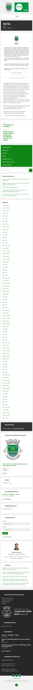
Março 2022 (5, 275)
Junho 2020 (5, 332)
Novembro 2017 (6, 415)
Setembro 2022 (6, 259)
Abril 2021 (4, 305)
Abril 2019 (4, 369)
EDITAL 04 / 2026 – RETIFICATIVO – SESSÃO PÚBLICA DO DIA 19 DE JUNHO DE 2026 (16, 645)
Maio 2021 (4, 302)
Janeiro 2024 (5, 224)
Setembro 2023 (6, 226)
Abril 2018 (4, 402)
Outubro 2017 (5, 418)
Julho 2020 (4, 329)
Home (4, 28)
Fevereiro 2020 (6, 342)
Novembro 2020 (6, 318)
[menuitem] (16, 147)
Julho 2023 (4, 232)
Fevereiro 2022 (6, 278)
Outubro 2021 (5, 288)
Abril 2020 (4, 337)
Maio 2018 (4, 399)
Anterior (5, 123)
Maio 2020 (4, 334)
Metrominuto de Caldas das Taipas (10, 187)
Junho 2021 (5, 299)
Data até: (4, 527)
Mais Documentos (6, 499)
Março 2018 (5, 404)
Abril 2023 (4, 240)
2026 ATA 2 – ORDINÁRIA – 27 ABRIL (11, 494)
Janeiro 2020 (5, 345)
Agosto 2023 (5, 229)
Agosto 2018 (5, 391)
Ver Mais (4, 473)
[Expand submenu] (29, 150)
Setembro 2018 (6, 388)
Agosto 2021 (5, 294)
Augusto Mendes (16, 552)
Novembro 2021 (6, 286)
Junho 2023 (5, 235)
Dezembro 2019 (6, 348)
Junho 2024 (5, 216)
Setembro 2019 (6, 356)
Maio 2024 (4, 218)
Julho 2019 (4, 361)
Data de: (4, 521)
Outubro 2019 (5, 353)
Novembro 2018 (6, 383)
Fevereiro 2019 (6, 375)
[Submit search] (30, 170)
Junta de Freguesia (20, 115)
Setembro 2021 (6, 291)
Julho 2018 (4, 393)
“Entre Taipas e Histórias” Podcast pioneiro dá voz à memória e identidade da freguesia (14, 190)
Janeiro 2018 (5, 410)
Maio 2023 (4, 237)
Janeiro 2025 (5, 205)
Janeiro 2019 (5, 377)
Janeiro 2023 (5, 248)
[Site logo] (16, 11)
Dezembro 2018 (6, 380)
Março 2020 (5, 340)
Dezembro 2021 (6, 283)
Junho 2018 (5, 396)
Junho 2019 (5, 364)
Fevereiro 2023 (6, 245)
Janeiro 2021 (5, 313)
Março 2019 (5, 372)
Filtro (5, 533)
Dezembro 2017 (6, 412)
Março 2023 (5, 243)
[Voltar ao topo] (16, 685)
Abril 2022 (4, 272)
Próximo (5, 130)
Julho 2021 (4, 296)
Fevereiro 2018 (6, 407)
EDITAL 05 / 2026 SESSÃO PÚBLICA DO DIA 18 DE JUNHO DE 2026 (16, 640)
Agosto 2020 (5, 326)
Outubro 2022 (5, 256)
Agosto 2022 (5, 262)
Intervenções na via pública (8, 125)
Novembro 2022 (6, 253)
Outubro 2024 (5, 210)
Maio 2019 (4, 367)
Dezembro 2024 (6, 208)
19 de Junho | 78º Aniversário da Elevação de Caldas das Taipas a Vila (14, 464)
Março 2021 (5, 307)
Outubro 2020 (5, 321)
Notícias (9, 28)
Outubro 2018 (5, 385)
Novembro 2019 (6, 350)
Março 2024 (5, 221)
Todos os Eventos (7, 537)
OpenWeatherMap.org (18, 428)
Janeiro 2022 (5, 280)
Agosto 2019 (5, 358)
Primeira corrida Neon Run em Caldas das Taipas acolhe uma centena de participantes (15, 195)
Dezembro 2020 (6, 315)
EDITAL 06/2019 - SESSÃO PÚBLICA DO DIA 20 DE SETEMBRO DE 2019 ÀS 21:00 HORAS (8, 136)
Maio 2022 (4, 270)
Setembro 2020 (6, 323)
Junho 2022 (5, 267)
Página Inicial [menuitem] (17, 678)
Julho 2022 (4, 264)
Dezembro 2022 (6, 251)
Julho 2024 (4, 213)
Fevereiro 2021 (6, 310)
